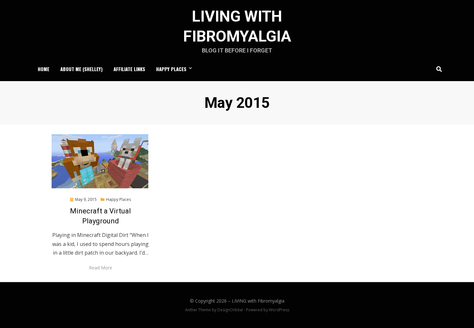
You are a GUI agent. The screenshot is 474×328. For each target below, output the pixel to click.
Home (43, 68)
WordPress (279, 310)
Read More (100, 268)
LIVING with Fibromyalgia (258, 301)
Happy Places (171, 68)
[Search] (437, 69)
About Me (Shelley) (81, 68)
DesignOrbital (230, 310)
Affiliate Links (129, 68)
